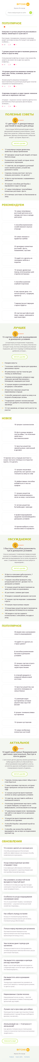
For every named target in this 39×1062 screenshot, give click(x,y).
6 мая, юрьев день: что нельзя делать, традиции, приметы (24, 293)
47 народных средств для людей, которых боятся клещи (21, 156)
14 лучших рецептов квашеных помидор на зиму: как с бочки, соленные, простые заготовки (18, 73)
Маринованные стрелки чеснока (16, 994)
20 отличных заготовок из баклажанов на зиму (20, 195)
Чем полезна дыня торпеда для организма (16, 944)
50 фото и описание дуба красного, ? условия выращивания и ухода (18, 575)
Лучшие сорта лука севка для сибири (18, 1009)
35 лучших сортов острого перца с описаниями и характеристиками (24, 665)
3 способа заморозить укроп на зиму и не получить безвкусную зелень (20, 396)
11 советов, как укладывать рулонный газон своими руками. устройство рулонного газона (19, 167)
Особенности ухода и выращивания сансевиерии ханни (18, 898)
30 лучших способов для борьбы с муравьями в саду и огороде (18, 185)
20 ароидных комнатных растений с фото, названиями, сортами (23, 248)
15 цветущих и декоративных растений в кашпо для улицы (19, 125)
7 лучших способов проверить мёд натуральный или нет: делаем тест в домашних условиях (18, 582)
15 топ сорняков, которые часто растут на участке (21, 409)
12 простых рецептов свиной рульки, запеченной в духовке (24, 448)
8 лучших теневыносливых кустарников (24, 713)
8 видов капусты (11, 363)
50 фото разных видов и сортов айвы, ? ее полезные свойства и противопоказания (24, 435)
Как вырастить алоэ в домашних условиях (16, 978)
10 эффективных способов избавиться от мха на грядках (24, 483)
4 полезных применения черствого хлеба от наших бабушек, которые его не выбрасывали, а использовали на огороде (21, 805)
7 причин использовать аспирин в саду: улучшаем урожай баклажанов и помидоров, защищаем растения (19, 379)
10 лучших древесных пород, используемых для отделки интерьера (24, 272)
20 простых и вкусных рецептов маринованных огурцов (17, 391)
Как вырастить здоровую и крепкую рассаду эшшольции (18, 961)
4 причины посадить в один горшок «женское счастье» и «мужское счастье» (19, 94)
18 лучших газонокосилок (24, 424)
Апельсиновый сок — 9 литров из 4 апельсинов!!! (17, 1025)
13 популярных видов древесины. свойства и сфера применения (17, 150)
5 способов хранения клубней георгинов (22, 283)
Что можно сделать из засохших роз (18, 848)
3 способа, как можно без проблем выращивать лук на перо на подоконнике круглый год (20, 831)
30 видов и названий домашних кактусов (20, 596)
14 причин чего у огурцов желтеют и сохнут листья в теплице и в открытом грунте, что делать (18, 460)
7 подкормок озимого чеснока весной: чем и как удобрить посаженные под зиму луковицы (21, 403)
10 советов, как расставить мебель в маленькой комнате (19, 799)
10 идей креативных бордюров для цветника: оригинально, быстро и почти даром (19, 754)
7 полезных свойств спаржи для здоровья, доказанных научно (21, 367)
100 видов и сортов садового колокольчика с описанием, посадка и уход (19, 615)
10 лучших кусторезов (22, 722)
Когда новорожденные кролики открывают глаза (16, 864)
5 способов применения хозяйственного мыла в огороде (23, 227)
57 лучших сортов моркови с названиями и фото (20, 600)
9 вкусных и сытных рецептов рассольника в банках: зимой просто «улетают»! (19, 32)
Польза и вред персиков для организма (19, 928)
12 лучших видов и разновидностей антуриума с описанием (18, 385)
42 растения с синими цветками (17, 592)
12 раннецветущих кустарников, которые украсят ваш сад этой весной (22, 701)
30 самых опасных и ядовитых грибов (21, 237)
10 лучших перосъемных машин (17, 605)
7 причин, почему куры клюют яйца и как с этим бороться (21, 781)
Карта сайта (19, 1057)
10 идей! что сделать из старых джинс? (23, 643)
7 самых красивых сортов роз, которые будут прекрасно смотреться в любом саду (20, 787)
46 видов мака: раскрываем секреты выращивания (24, 633)
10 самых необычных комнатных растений (22, 731)
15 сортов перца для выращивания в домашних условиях (19, 338)
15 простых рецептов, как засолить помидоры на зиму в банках (24, 689)
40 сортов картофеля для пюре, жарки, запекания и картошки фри (24, 315)
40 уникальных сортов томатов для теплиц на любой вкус (18, 373)
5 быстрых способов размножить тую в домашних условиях (20, 549)
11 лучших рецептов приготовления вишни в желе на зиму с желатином (24, 495)
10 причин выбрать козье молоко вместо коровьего (24, 527)
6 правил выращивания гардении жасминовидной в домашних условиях (24, 517)
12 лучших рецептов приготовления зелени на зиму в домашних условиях (19, 794)
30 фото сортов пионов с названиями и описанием (19, 179)
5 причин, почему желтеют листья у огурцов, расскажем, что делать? (18, 174)
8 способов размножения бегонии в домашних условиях (23, 653)
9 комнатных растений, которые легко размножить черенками (19, 161)
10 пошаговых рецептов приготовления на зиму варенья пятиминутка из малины (21, 609)
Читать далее (19, 143)
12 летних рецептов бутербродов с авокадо (23, 506)
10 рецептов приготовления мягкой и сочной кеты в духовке (19, 819)
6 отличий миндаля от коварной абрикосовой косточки (23, 677)
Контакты (27, 1057)
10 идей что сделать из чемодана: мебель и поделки (23, 260)
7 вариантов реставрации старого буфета (24, 304)
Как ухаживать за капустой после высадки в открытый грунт (17, 881)
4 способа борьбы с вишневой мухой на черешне (20, 824)
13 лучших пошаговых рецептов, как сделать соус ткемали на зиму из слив (24, 471)
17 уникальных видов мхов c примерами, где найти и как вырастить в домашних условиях (20, 813)
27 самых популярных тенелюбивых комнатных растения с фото (18, 190)
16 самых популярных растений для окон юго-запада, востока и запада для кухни (23, 214)
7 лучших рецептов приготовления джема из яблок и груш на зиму (19, 52)
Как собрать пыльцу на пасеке (15, 914)
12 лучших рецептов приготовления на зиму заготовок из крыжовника (19, 588)
